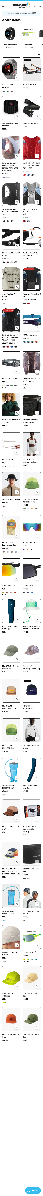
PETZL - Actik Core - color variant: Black (32, 342)
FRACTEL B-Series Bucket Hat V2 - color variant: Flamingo (24, 510)
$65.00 (4, 999)
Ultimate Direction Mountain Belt (30, 421)
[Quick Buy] (17, 78)
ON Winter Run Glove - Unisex (11, 421)
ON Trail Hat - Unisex (11, 499)
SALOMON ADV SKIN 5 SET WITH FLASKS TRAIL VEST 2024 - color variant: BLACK (4, 347)
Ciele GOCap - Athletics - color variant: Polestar (4, 1002)
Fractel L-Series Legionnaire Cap (9, 543)
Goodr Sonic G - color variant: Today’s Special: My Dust (28, 549)
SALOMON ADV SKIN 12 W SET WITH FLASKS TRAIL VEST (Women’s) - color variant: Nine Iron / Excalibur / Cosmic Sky (4, 177)
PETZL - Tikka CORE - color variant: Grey (16, 385)
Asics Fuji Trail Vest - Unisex (11, 295)
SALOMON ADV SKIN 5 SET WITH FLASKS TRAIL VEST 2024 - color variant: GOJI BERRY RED (8, 347)
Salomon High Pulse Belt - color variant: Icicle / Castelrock (28, 878)
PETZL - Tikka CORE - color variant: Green (12, 385)
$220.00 (5, 299)
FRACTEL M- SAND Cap (30, 994)
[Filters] (39, 54)
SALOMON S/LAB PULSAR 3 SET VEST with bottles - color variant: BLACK (28, 221)
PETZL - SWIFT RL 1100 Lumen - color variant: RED (8, 262)
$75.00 (4, 632)
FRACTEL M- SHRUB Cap (31, 1035)
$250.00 (5, 258)
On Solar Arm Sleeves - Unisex (30, 460)
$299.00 (5, 129)
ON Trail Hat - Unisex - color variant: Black (4, 506)
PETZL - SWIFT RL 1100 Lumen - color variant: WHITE (16, 262)
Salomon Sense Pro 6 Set (32, 295)
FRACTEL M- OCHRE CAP (10, 827)
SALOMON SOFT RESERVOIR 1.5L (9, 912)
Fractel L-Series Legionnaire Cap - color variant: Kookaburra (4, 552)
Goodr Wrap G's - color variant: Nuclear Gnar (32, 959)
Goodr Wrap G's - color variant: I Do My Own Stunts (24, 959)
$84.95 (25, 465)
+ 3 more (5, 554)
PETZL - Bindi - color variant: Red (8, 466)
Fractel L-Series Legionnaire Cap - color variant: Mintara (8, 552)
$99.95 (4, 425)
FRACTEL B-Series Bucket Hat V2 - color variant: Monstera (36, 508)
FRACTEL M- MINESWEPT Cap (9, 707)
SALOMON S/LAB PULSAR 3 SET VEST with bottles (31, 211)
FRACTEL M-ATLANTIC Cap (29, 707)
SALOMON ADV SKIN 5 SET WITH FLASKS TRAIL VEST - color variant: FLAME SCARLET (8, 221)
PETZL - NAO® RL (29, 85)
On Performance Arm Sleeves (9, 1155)
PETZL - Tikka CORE (10, 379)
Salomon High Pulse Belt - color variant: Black (24, 878)
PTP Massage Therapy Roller (29, 1155)
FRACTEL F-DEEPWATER (7, 1115)
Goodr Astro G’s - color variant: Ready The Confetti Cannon (32, 592)
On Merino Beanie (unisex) (9, 953)
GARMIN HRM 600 (30, 123)
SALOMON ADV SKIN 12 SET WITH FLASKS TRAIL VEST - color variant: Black (32, 175)
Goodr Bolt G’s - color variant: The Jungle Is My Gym (8, 592)
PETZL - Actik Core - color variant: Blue (24, 342)
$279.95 (5, 173)
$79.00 (25, 545)
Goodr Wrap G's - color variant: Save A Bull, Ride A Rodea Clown (28, 959)
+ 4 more (5, 387)
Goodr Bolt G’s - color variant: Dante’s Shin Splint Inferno (16, 592)
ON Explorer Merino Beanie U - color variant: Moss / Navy (24, 920)
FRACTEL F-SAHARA (31, 1074)
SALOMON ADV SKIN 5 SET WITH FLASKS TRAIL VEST (10, 211)
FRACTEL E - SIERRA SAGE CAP (10, 667)
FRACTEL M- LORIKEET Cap (8, 747)
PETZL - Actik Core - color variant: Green (28, 342)
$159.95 (25, 384)
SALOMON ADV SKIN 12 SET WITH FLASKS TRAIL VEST (31, 165)
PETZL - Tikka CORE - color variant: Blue (8, 385)
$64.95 (25, 999)
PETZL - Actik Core (31, 335)
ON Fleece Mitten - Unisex (31, 747)
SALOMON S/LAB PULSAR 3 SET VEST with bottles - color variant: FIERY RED (24, 221)
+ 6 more (5, 594)
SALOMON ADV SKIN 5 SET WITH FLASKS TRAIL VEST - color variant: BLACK (4, 221)
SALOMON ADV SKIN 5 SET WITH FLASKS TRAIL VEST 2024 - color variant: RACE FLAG (16, 347)
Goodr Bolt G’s (8, 585)
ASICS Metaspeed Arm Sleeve (30, 786)
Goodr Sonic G (29, 542)
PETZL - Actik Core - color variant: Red (36, 342)
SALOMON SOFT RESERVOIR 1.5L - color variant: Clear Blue (4, 920)
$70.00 (25, 791)
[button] (35, 6)
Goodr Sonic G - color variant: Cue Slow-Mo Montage (24, 549)
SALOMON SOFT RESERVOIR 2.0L (9, 786)
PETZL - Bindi (7, 459)
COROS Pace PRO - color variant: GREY (12, 91)
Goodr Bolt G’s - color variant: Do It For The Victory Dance (4, 592)
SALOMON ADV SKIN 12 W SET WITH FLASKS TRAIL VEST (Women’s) (10, 167)
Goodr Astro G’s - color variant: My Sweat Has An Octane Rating (24, 592)
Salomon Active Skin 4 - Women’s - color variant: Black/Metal (24, 388)
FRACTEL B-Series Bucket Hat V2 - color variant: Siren (28, 508)
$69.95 (4, 877)
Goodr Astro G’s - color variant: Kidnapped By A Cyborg (28, 592)
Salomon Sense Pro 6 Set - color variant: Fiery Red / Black (28, 303)
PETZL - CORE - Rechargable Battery (29, 829)
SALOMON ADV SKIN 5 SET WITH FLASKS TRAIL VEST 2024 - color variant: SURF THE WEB (12, 347)
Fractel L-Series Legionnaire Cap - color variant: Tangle (12, 552)
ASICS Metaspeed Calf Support (10, 627)
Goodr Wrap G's (29, 952)
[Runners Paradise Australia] (21, 5)
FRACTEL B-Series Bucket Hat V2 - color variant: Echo (32, 508)
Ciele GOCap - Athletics (8, 994)
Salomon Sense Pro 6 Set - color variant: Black (24, 303)
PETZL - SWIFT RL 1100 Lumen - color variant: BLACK (4, 262)
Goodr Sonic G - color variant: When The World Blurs (32, 549)
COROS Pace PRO (9, 85)
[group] (21, 13)
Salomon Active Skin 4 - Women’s (31, 380)
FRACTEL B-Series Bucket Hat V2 (30, 500)
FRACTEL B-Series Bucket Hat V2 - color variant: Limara (24, 508)
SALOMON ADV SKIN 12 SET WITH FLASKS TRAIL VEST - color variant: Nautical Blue (28, 175)
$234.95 (26, 258)
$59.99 (25, 1159)
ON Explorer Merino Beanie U (31, 912)
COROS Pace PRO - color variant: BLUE (8, 91)
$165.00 (5, 382)
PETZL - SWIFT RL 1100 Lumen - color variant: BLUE (12, 262)
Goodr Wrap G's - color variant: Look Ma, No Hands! (36, 959)
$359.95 (26, 88)
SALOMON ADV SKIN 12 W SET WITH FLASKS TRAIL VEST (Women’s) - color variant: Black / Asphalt (8, 177)
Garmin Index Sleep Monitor (10, 124)
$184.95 (26, 338)
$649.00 (5, 88)
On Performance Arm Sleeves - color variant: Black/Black (4, 1163)
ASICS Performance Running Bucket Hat (31, 627)
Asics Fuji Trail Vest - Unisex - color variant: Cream (4, 303)
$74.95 (25, 672)
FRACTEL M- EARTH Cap (10, 1035)
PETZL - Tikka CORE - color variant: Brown (4, 385)
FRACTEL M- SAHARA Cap (31, 1115)
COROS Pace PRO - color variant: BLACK (4, 91)
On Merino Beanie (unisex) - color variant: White (4, 961)
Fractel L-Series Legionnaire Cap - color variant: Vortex (16, 552)
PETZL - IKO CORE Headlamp (30, 254)
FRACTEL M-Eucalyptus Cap (9, 1075)
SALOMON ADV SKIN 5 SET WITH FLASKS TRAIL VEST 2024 (10, 337)
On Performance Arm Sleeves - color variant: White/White (8, 1163)
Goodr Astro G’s (29, 585)
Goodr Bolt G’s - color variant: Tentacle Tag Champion (12, 592)
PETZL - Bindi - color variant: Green (12, 466)
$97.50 (4, 463)
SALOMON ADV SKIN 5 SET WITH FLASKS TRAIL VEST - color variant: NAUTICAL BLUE (12, 221)
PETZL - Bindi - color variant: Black (4, 466)
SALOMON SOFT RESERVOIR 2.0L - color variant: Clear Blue (4, 794)
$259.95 (5, 217)
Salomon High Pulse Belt (31, 870)
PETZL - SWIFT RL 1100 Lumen (11, 254)
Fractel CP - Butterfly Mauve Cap (31, 667)
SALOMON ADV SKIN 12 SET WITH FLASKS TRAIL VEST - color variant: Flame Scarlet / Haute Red (24, 175)
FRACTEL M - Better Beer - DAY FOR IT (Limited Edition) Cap (11, 871)
